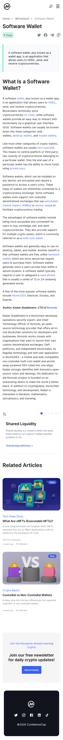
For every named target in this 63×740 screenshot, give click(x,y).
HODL (52, 102)
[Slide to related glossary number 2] (48, 413)
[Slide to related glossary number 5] (59, 413)
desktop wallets (22, 135)
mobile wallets (47, 135)
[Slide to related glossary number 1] (45, 413)
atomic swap (43, 205)
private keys (17, 168)
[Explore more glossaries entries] (4, 414)
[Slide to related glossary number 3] (52, 413)
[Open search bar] (50, 6)
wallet (20, 98)
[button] (57, 6)
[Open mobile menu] (57, 6)
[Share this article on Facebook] (45, 35)
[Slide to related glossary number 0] (41, 413)
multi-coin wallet (32, 238)
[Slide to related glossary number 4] (56, 413)
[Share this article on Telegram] (52, 35)
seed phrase (47, 275)
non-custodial (45, 147)
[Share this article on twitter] (39, 35)
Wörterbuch (22, 18)
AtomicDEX (19, 295)
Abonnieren (31, 670)
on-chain (29, 114)
